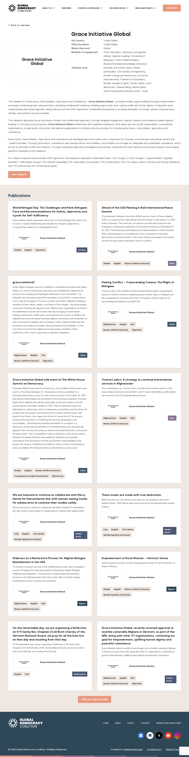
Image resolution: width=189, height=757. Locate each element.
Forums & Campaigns (88, 8)
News (118, 723)
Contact (171, 8)
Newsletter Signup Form (168, 723)
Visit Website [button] (19, 174)
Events (130, 723)
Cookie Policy (154, 749)
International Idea (133, 749)
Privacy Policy (173, 749)
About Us (47, 8)
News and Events (144, 8)
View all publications (94, 699)
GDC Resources (117, 8)
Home (106, 723)
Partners (66, 8)
